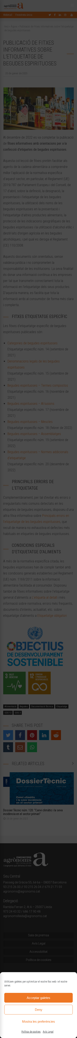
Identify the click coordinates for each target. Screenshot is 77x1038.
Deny (38, 1009)
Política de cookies (31, 1031)
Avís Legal (48, 1031)
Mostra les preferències (38, 1021)
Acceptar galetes (38, 998)
